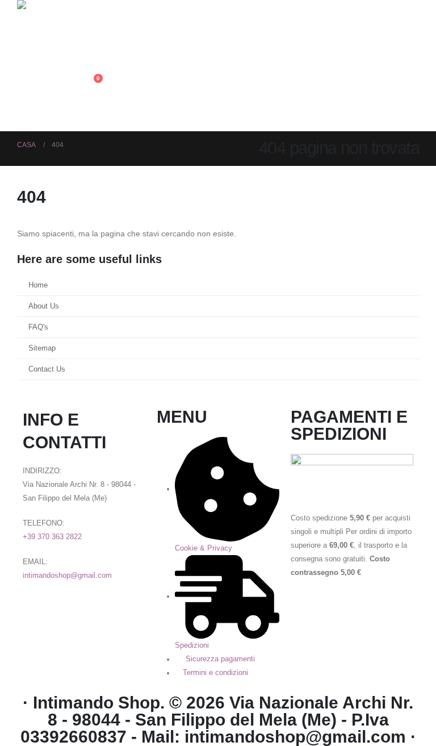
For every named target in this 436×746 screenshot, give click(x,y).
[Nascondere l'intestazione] (48, 15)
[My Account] (86, 32)
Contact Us (46, 369)
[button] (90, 7)
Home (38, 285)
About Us (43, 306)
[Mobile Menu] (92, 117)
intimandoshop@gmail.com (67, 576)
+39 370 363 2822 (52, 537)
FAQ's (38, 327)
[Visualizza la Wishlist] (86, 57)
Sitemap (42, 348)
